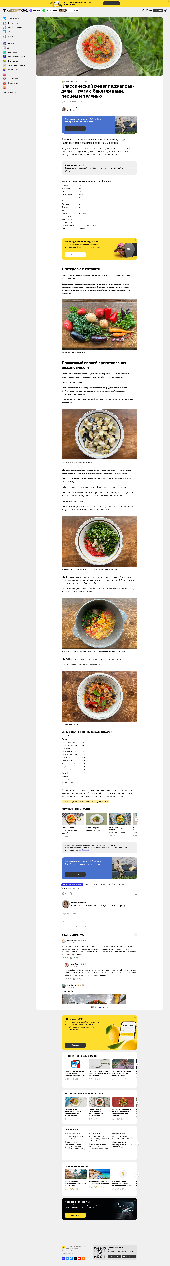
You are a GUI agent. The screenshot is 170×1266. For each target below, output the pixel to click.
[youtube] (79, 1258)
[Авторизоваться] (165, 10)
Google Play (114, 1256)
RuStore (127, 1256)
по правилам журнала (96, 926)
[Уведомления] (147, 10)
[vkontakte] (71, 1258)
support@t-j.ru (74, 1248)
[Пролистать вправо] (137, 819)
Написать (158, 10)
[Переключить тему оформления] (150, 10)
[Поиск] (143, 10)
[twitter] (75, 1258)
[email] (63, 1258)
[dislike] (77, 958)
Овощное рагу (68, 828)
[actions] (81, 958)
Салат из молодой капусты (116, 829)
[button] (169, 1)
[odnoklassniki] (83, 1258)
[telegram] (67, 1258)
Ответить (65, 958)
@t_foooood (84, 850)
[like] (71, 958)
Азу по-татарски (92, 828)
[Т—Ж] (15, 10)
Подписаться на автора (73, 884)
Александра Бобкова (78, 902)
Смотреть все (8, 92)
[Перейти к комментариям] (75, 1138)
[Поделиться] (81, 102)
